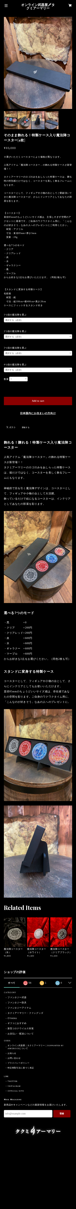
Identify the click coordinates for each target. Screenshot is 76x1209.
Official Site (16, 1091)
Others (12, 1018)
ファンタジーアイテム (20, 1008)
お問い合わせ (14, 1058)
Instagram (14, 1086)
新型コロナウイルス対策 (21, 1028)
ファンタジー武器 (17, 997)
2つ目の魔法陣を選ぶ (15, 331)
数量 (6, 379)
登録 (62, 1113)
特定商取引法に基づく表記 (21, 1067)
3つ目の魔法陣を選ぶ (15, 348)
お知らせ (12, 1053)
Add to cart (38, 401)
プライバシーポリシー (19, 1063)
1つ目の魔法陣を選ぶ (15, 314)
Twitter (13, 1081)
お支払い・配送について (21, 1034)
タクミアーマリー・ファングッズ (25, 1013)
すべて (11, 983)
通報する (26, 427)
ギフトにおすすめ (17, 1023)
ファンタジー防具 (17, 1002)
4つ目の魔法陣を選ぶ (15, 364)
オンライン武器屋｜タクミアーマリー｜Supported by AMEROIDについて (36, 1047)
